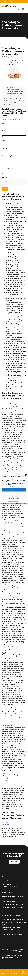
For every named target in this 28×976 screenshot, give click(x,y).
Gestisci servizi (13, 486)
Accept (14, 489)
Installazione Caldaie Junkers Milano (12, 904)
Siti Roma (5, 957)
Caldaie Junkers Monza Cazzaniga (12, 934)
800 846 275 (8, 1)
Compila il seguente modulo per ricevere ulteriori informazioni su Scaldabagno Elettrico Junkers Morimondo (15, 90)
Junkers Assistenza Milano (9, 899)
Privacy (17, 501)
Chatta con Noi (13, 886)
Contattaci (14, 861)
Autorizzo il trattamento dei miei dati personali (13, 173)
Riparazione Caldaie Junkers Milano (12, 896)
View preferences (14, 498)
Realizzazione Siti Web (16, 955)
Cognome (5, 137)
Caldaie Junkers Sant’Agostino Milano (13, 919)
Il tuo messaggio (7, 156)
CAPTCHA (5, 177)
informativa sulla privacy (14, 169)
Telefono (5, 148)
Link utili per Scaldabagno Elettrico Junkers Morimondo (14, 104)
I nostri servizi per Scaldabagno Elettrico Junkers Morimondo (13, 96)
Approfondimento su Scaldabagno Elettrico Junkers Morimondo (14, 100)
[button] (25, 474)
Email (4, 140)
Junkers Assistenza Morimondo (11, 932)
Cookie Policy (11, 501)
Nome (3, 130)
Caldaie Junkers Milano (9, 901)
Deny (14, 494)
